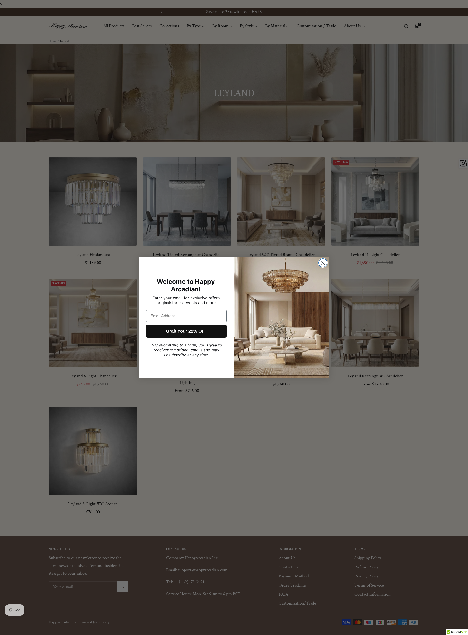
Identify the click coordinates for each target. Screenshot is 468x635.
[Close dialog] (323, 263)
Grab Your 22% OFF (186, 331)
